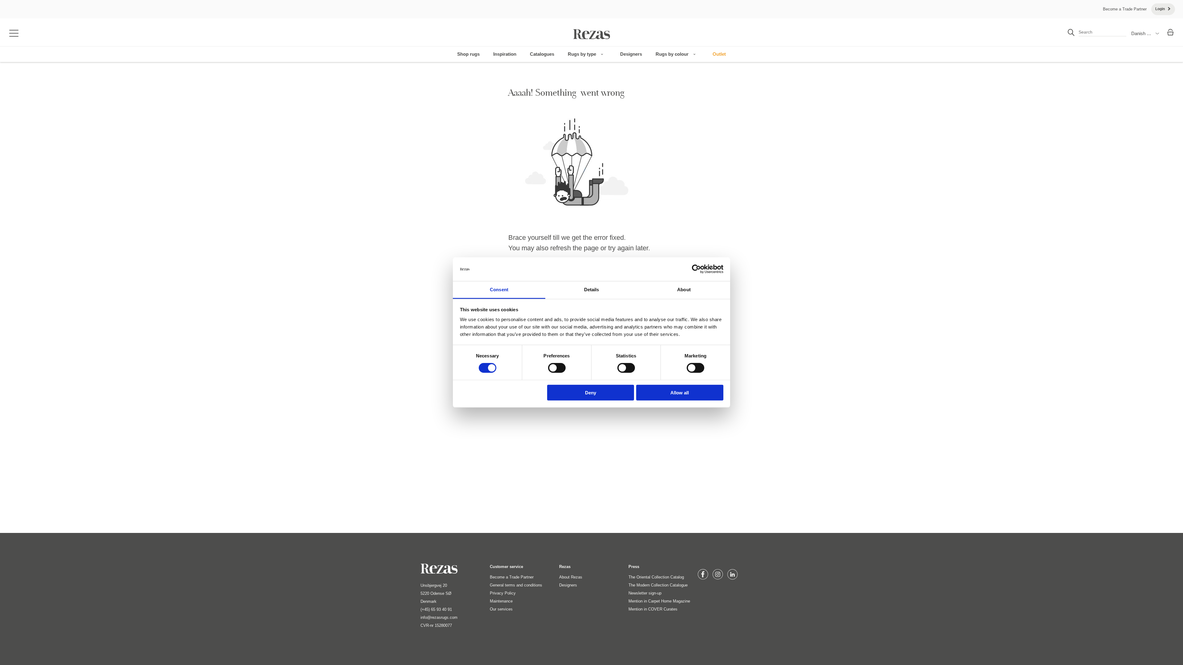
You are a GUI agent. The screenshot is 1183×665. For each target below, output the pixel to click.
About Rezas (570, 577)
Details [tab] (591, 289)
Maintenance (501, 601)
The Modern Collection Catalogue (658, 585)
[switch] (557, 368)
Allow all (679, 392)
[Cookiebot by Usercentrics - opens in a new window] (696, 269)
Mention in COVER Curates (652, 609)
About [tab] (684, 289)
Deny (590, 392)
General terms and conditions (516, 585)
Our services (501, 609)
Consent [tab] (499, 289)
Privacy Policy (503, 593)
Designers (568, 585)
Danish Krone (1145, 33)
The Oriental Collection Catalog (656, 577)
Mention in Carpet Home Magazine (659, 601)
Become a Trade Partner (1125, 9)
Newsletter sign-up (644, 593)
